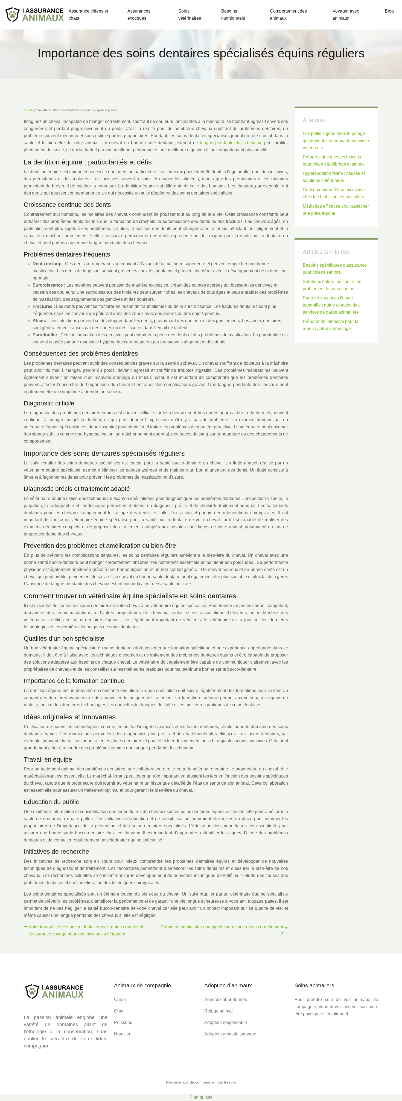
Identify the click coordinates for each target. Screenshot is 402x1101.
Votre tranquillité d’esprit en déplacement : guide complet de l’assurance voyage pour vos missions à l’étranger (86, 930)
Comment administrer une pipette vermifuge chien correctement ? (222, 930)
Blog (389, 11)
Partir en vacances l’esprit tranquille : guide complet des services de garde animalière (331, 305)
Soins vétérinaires (189, 14)
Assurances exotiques (138, 14)
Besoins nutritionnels (233, 14)
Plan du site (201, 1097)
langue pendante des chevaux (230, 142)
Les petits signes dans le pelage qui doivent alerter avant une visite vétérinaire (336, 140)
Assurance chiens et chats (88, 14)
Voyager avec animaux (346, 14)
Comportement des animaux (288, 14)
